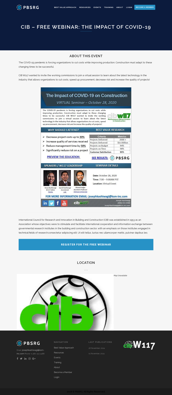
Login (56, 377)
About (57, 367)
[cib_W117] (139, 349)
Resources (59, 352)
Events (57, 357)
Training (57, 362)
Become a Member (63, 372)
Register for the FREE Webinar (86, 244)
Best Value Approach (64, 348)
